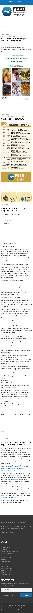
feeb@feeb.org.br (13, 479)
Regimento (4, 566)
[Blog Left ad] (16, 432)
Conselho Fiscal (6, 570)
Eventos (4, 549)
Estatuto (4, 564)
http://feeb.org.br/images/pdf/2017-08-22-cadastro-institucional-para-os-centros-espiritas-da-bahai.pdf (14, 468)
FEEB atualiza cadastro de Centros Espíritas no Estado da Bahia (16, 443)
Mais (2, 555)
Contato (4, 560)
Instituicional (5, 35)
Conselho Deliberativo (8, 572)
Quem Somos (5, 562)
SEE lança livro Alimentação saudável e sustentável (13, 40)
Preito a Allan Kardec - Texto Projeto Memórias (14, 209)
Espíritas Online (17, 610)
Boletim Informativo (8, 553)
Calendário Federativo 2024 (13, 119)
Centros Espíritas (7, 558)
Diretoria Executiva (7, 574)
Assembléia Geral (6, 568)
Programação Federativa (9, 551)
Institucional (5, 547)
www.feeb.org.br (11, 497)
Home (3, 545)
